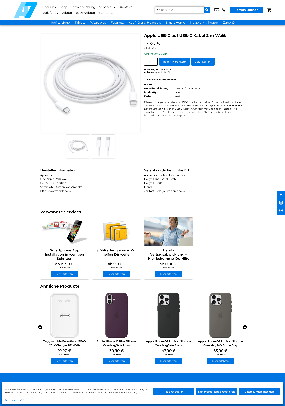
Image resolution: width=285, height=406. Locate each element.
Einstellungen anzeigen (259, 391)
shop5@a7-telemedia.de (216, 10)
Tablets (80, 22)
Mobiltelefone (59, 22)
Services (105, 7)
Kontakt (126, 7)
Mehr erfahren (64, 273)
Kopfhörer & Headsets (144, 22)
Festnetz (117, 22)
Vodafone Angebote (57, 13)
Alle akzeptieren (174, 391)
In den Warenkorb (174, 61)
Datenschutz (11, 400)
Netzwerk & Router (204, 22)
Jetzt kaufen (203, 61)
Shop (63, 7)
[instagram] (281, 203)
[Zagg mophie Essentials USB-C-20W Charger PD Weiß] (64, 315)
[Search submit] (207, 10)
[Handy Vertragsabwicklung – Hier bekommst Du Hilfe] (168, 231)
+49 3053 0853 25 (224, 10)
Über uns (49, 7)
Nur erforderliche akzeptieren (216, 391)
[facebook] (281, 195)
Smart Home (175, 22)
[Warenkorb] (269, 9)
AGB (21, 400)
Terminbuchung (83, 7)
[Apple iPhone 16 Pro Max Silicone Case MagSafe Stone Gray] (220, 315)
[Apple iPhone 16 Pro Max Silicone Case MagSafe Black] (168, 315)
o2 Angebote (85, 13)
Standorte (106, 13)
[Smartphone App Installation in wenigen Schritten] (64, 231)
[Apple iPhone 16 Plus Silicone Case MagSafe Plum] (116, 315)
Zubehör (229, 22)
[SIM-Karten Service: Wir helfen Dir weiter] (116, 231)
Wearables (98, 22)
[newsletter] (281, 211)
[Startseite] (25, 10)
